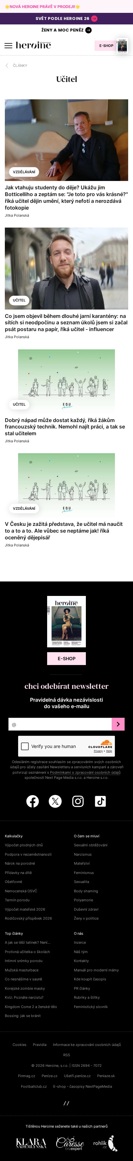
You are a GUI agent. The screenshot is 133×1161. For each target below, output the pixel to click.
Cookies (19, 1044)
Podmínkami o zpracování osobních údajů (85, 772)
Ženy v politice (86, 918)
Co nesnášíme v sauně (23, 979)
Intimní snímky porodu (23, 961)
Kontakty (81, 961)
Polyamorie (83, 900)
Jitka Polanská (17, 215)
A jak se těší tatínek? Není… (27, 942)
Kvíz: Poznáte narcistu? (24, 997)
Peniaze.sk (106, 1076)
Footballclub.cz (34, 1086)
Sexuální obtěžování (90, 845)
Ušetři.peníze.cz (77, 1076)
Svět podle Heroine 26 (62, 18)
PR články (82, 988)
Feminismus (84, 872)
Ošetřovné (13, 881)
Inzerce (80, 942)
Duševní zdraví (86, 909)
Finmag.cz (26, 1076)
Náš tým (81, 952)
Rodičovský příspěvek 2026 (28, 918)
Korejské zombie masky (25, 988)
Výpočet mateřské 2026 (25, 909)
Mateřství (82, 863)
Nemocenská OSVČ (21, 891)
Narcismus (83, 854)
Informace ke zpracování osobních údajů (87, 1044)
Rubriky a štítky (87, 997)
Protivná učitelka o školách (27, 952)
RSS (66, 1055)
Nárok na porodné (20, 863)
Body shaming (86, 891)
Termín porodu (17, 900)
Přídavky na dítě (18, 872)
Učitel (19, 300)
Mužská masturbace (21, 970)
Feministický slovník (91, 1006)
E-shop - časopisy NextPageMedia (82, 1086)
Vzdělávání (24, 172)
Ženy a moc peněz (62, 30)
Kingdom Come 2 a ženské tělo (31, 1006)
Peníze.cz (49, 1076)
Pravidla (39, 1044)
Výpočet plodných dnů (24, 845)
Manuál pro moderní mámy (96, 970)
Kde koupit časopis (90, 979)
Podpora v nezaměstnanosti (28, 854)
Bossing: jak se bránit (23, 1015)
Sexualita (81, 881)
